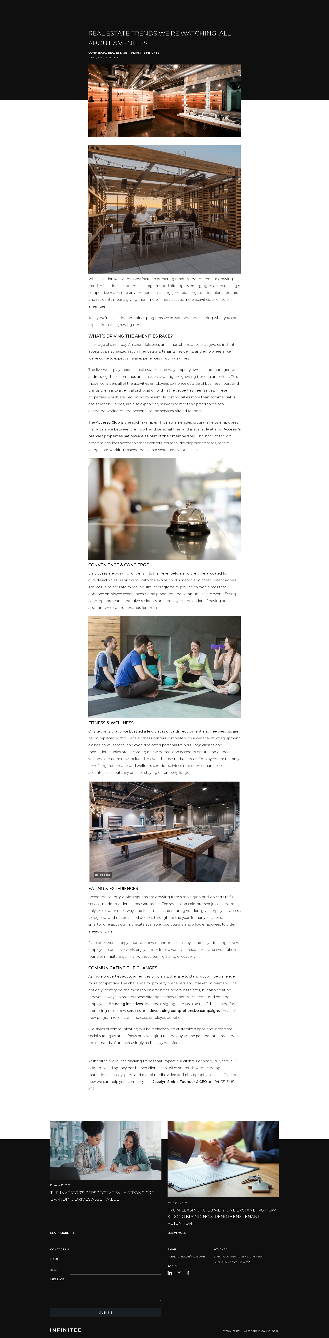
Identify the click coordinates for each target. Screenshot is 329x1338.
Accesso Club (108, 422)
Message (57, 1279)
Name (54, 1259)
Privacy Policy (231, 1330)
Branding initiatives (126, 1004)
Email (54, 1270)
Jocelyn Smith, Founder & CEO (180, 1082)
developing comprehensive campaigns (185, 1011)
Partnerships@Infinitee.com (186, 1256)
